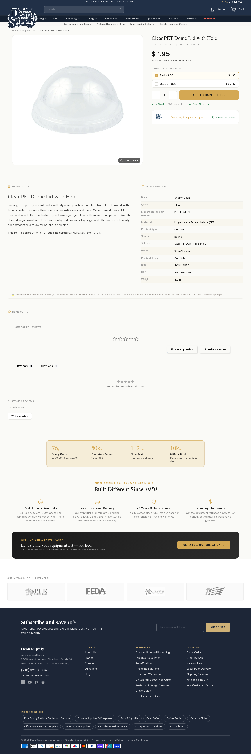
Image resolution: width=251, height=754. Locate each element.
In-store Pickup (196, 663)
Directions (91, 668)
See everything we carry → (187, 117)
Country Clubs (198, 718)
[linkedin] (23, 682)
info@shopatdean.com (35, 675)
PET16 (71, 233)
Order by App (195, 657)
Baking (40, 18)
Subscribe (217, 627)
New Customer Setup (200, 685)
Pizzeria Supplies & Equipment (95, 718)
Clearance (209, 18)
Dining (90, 18)
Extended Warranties (148, 674)
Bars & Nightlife (130, 718)
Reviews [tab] (22, 366)
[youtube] (30, 682)
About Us (90, 652)
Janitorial (154, 18)
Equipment (133, 18)
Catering (71, 18)
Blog (87, 674)
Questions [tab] (46, 366)
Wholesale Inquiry (197, 679)
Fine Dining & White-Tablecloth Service (47, 718)
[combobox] (84, 9)
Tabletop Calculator (148, 657)
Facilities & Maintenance (112, 726)
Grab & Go (152, 718)
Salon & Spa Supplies (78, 726)
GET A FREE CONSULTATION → (203, 545)
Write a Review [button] (217, 349)
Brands (89, 657)
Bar (55, 18)
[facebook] (36, 682)
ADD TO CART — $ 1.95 (208, 95)
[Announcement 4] (222, 2)
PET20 (80, 233)
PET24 (96, 233)
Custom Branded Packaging (153, 652)
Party (190, 18)
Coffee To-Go (174, 718)
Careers (89, 663)
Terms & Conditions (137, 740)
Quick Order (194, 652)
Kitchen (174, 18)
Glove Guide (143, 690)
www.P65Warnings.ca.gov (210, 294)
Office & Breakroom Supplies (41, 726)
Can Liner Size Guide (148, 696)
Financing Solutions (147, 668)
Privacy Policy (99, 740)
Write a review (19, 416)
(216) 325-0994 (34, 670)
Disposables (110, 18)
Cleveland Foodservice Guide (153, 679)
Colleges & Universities (148, 726)
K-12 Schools (177, 726)
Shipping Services (197, 674)
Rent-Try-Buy (144, 663)
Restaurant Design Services (152, 685)
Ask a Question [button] (184, 349)
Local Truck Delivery (199, 668)
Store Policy (116, 740)
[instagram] (43, 682)
